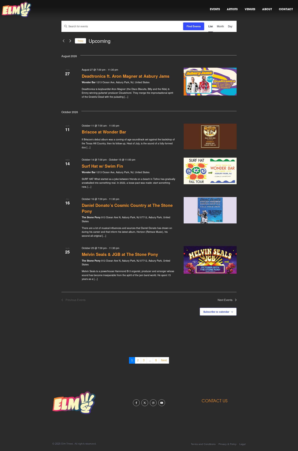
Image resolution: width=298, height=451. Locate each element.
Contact (286, 9)
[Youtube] (161, 402)
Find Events (194, 26)
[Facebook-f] (136, 402)
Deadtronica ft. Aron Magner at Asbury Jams (125, 76)
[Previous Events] (63, 41)
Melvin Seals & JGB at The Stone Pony (120, 254)
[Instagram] (153, 402)
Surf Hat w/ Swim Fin (102, 166)
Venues (250, 9)
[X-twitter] (144, 402)
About (267, 9)
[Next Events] (70, 41)
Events (215, 9)
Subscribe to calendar (216, 311)
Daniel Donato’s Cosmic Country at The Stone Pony (127, 208)
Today (80, 40)
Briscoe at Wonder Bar (104, 132)
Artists (232, 9)
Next (164, 360)
